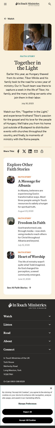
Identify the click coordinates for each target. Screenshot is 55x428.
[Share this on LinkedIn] (30, 151)
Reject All (27, 412)
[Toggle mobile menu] (5, 4)
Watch (11, 18)
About (8, 341)
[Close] (51, 388)
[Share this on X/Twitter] (24, 151)
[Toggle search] (49, 4)
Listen (8, 324)
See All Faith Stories (17, 287)
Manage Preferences (27, 403)
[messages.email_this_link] (36, 151)
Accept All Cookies (27, 420)
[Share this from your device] (42, 151)
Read (7, 333)
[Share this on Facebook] (18, 151)
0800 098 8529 (17, 381)
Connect (9, 349)
